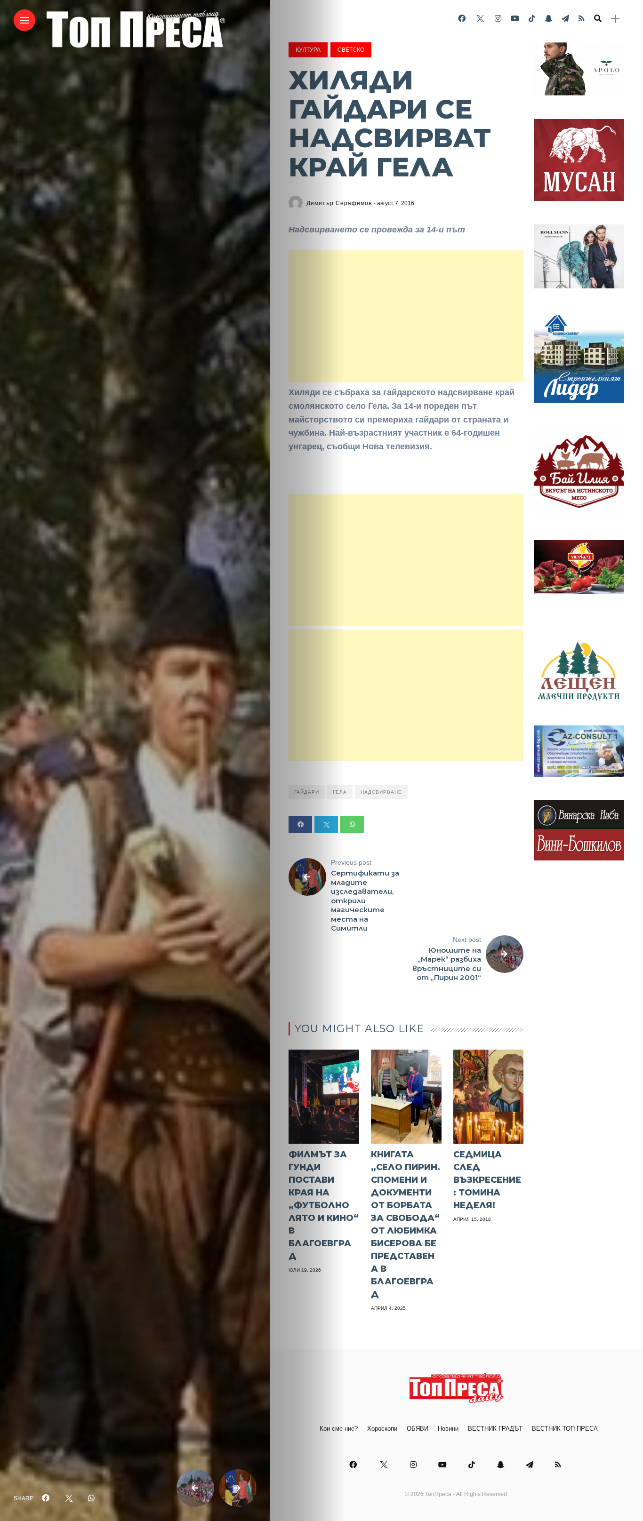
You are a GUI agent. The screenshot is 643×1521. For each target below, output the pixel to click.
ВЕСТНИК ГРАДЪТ (495, 1428)
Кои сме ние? (339, 1428)
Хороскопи (382, 1428)
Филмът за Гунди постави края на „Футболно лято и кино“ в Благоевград (324, 1205)
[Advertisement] (406, 316)
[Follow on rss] (582, 19)
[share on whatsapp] (91, 1498)
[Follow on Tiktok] (532, 19)
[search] (598, 19)
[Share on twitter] (326, 824)
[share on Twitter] (69, 1498)
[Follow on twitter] (480, 19)
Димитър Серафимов (339, 203)
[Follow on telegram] (565, 19)
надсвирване (381, 792)
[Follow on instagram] (498, 19)
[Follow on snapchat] (548, 19)
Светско (351, 50)
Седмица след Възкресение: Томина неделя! (487, 1179)
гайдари (306, 792)
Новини (448, 1428)
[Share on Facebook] (300, 824)
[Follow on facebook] (462, 19)
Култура (308, 50)
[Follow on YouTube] (515, 19)
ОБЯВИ (417, 1428)
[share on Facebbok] (45, 1498)
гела (340, 792)
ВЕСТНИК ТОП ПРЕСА (565, 1428)
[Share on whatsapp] (352, 824)
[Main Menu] (24, 20)
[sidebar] (615, 19)
